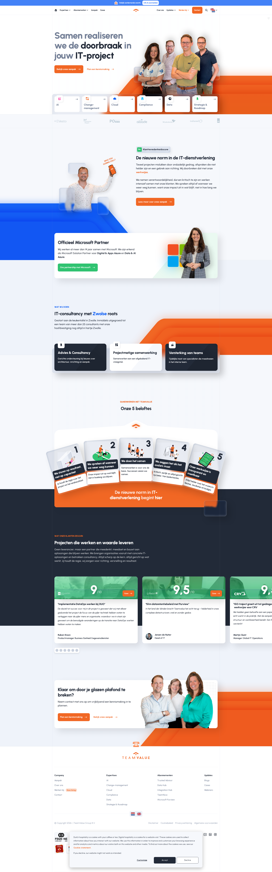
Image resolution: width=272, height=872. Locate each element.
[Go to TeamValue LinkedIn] (210, 834)
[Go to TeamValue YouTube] (205, 834)
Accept (165, 860)
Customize (142, 860)
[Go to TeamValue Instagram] (215, 834)
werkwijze (142, 172)
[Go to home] (55, 10)
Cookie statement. (82, 848)
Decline (187, 860)
